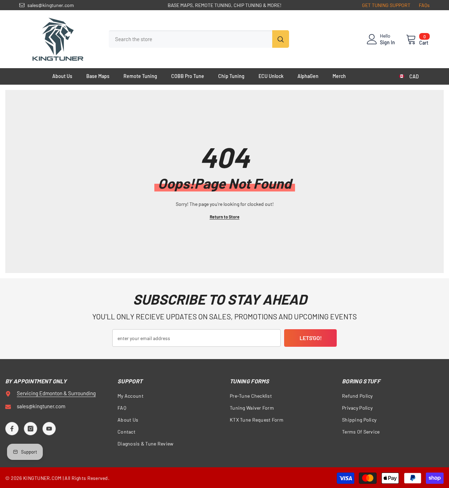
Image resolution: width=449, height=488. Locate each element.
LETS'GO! (311, 337)
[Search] (199, 39)
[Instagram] (30, 428)
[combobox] (190, 39)
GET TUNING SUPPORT (386, 5)
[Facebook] (12, 428)
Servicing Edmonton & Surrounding (56, 393)
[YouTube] (49, 428)
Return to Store (225, 216)
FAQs (424, 5)
